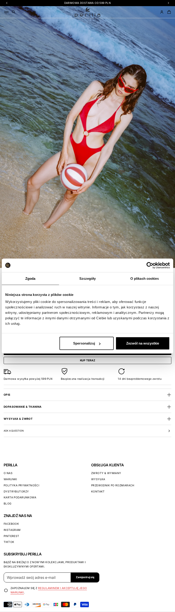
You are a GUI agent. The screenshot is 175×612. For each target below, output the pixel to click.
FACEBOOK (11, 523)
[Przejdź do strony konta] (161, 12)
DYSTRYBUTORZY (16, 491)
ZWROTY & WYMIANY (106, 473)
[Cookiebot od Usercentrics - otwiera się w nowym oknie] (150, 265)
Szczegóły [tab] (87, 278)
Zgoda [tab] (30, 278)
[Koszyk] (168, 12)
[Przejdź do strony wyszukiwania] (13, 12)
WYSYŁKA (98, 479)
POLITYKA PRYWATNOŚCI (21, 485)
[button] (13, 12)
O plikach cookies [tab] (144, 278)
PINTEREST (11, 536)
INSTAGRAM (12, 530)
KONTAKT (98, 491)
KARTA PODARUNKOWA (20, 497)
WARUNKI (10, 479)
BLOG (8, 503)
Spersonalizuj (84, 343)
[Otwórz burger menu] (6, 12)
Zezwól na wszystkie (142, 343)
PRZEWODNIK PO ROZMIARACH (112, 485)
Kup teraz (87, 360)
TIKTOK (9, 542)
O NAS (8, 473)
